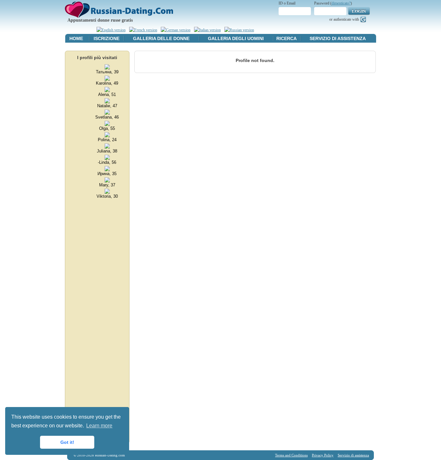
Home (76, 38)
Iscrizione (106, 38)
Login (359, 11)
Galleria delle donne (161, 38)
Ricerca (286, 38)
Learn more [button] (99, 425)
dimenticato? (341, 3)
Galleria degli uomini (236, 38)
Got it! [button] (67, 442)
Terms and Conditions (291, 455)
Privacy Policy (322, 455)
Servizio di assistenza (338, 38)
